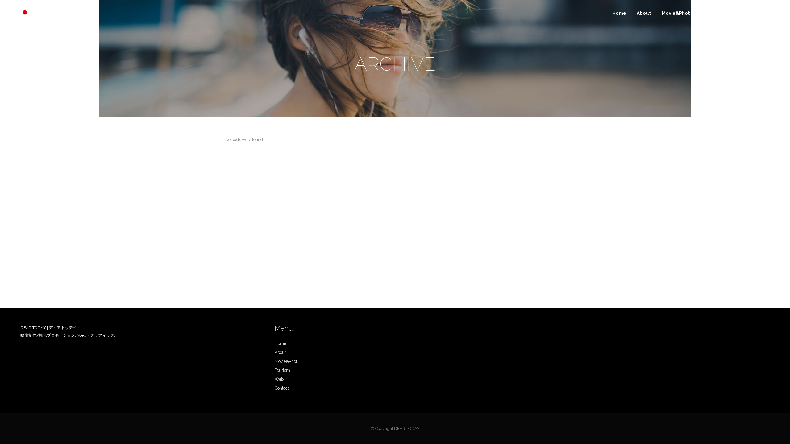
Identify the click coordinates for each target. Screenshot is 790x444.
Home (280, 343)
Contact (282, 388)
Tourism (282, 370)
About (280, 352)
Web (279, 379)
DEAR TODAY (407, 428)
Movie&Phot (286, 361)
